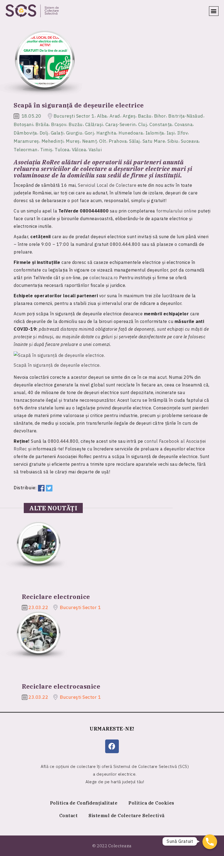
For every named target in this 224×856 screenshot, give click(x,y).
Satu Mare (154, 141)
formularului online (176, 211)
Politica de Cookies (151, 803)
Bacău (145, 116)
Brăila (42, 124)
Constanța (160, 124)
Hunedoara (131, 133)
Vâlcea (79, 150)
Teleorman (26, 150)
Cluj (142, 124)
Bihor (160, 116)
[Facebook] (112, 746)
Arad (115, 116)
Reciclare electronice (56, 597)
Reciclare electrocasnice (61, 686)
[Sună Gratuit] (209, 841)
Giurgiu (74, 133)
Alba (102, 116)
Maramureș (26, 141)
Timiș (46, 150)
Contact (68, 815)
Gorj (89, 133)
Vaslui (95, 150)
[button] (214, 11)
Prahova (118, 141)
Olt (102, 141)
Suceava (190, 141)
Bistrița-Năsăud (185, 116)
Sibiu (172, 141)
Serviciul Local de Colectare (107, 185)
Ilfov (182, 133)
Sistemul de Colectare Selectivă (127, 815)
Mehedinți (53, 141)
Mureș (73, 141)
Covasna (184, 124)
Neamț (89, 141)
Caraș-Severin (120, 124)
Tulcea (62, 150)
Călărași (94, 124)
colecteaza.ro (103, 277)
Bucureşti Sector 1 (74, 116)
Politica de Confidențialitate (84, 803)
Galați (57, 133)
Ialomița (155, 133)
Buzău (76, 124)
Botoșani (23, 124)
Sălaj (134, 141)
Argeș (129, 116)
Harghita (106, 133)
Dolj (44, 133)
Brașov (58, 124)
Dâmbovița (25, 133)
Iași (171, 133)
